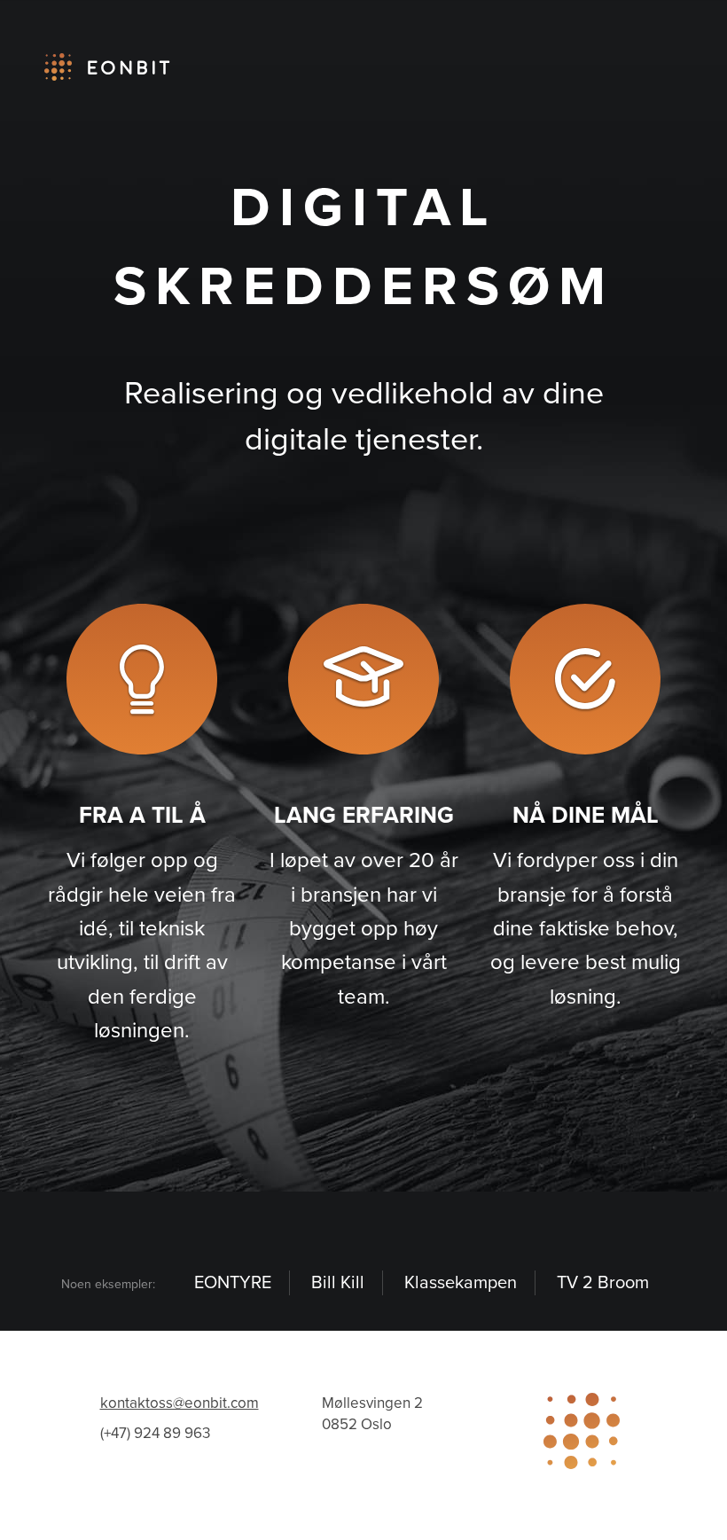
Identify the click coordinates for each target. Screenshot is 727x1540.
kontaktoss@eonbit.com (179, 1403)
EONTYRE (232, 1283)
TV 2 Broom (603, 1283)
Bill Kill (337, 1283)
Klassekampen (460, 1283)
